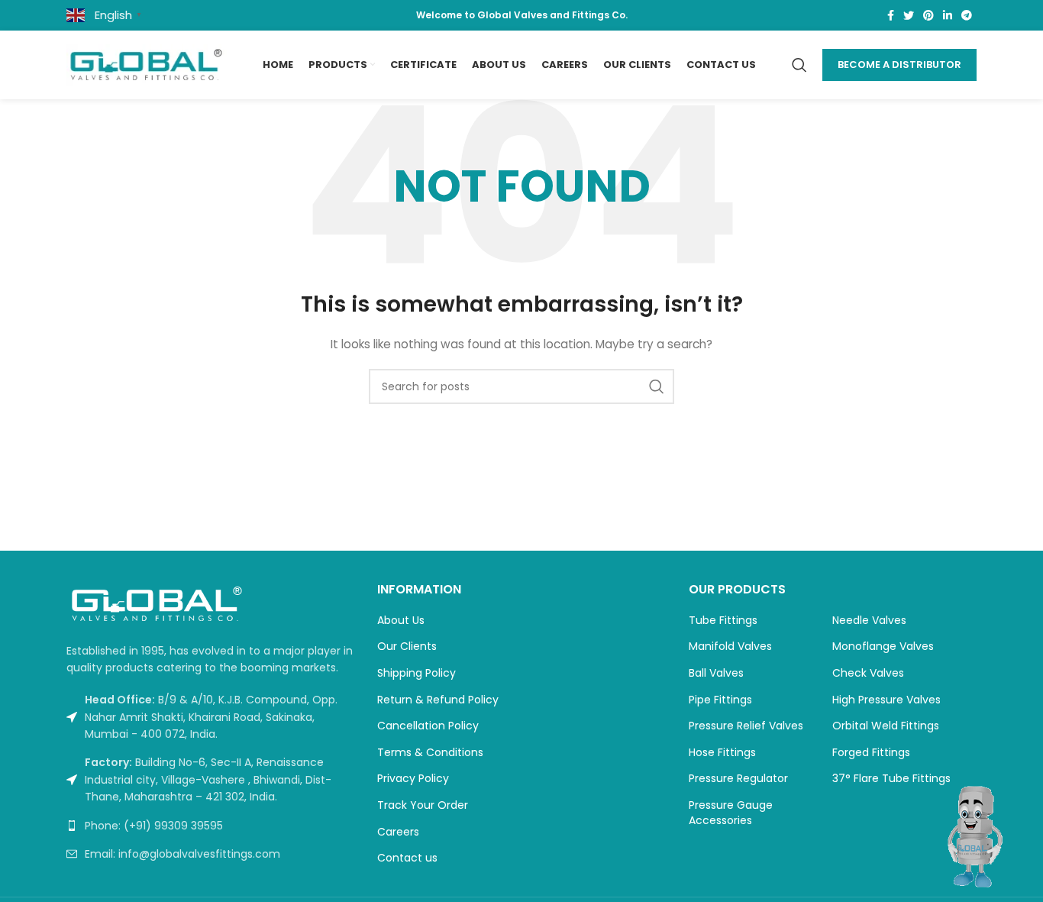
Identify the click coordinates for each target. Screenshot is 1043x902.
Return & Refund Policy (438, 700)
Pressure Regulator (738, 778)
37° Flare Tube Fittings (891, 778)
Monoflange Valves (883, 646)
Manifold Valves (730, 646)
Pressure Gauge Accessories (731, 813)
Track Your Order (422, 805)
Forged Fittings (871, 752)
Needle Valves (869, 620)
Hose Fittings (722, 752)
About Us (401, 620)
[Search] (799, 65)
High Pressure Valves (886, 700)
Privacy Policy (413, 778)
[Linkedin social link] (947, 15)
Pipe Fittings (720, 700)
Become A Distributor (899, 64)
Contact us (407, 858)
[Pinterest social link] (928, 15)
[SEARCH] (656, 386)
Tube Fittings (723, 620)
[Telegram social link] (967, 15)
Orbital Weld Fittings (885, 726)
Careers (398, 832)
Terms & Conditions (430, 752)
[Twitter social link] (909, 15)
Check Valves (868, 673)
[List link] (210, 825)
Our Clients (407, 646)
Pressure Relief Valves (746, 726)
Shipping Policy (416, 673)
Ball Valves (716, 673)
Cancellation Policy (428, 726)
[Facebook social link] (891, 15)
